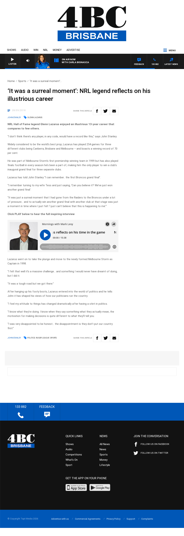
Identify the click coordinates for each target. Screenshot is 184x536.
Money (57, 50)
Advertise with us (60, 518)
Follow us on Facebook (155, 444)
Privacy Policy (113, 518)
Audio (25, 50)
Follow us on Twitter (154, 453)
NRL (45, 50)
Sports (22, 81)
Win (35, 50)
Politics (31, 338)
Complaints (147, 518)
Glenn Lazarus (34, 117)
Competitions (74, 454)
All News (105, 444)
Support (130, 518)
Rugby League (42, 338)
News (103, 449)
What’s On (72, 459)
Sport (69, 465)
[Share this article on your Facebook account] (97, 111)
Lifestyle (105, 465)
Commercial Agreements (87, 518)
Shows (11, 50)
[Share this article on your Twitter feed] (106, 111)
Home (11, 81)
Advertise (73, 50)
